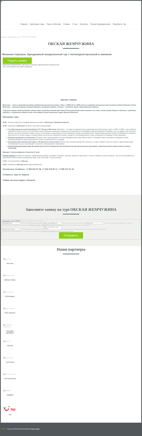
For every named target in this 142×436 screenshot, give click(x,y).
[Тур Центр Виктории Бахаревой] (11, 2)
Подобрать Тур (119, 24)
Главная (23, 24)
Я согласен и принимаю (38, 231)
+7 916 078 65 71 (117, 9)
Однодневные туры (14, 37)
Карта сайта (35, 429)
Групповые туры (37, 24)
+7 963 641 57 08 (101, 9)
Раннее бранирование (100, 24)
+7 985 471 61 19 (133, 9)
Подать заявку (17, 60)
